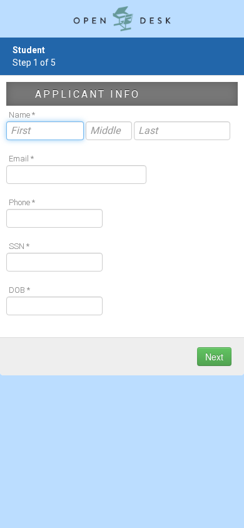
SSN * (19, 246)
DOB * (19, 290)
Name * (22, 114)
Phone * (22, 202)
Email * (21, 158)
